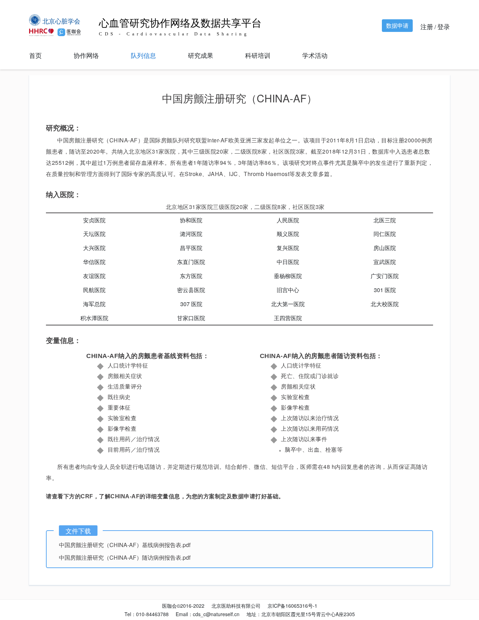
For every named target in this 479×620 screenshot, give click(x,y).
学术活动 (315, 55)
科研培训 (257, 55)
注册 (426, 26)
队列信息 (143, 55)
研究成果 (200, 55)
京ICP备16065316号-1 (292, 605)
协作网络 (86, 55)
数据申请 (397, 25)
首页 (35, 55)
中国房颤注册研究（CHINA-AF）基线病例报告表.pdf (124, 545)
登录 (443, 26)
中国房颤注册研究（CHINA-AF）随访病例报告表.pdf (124, 557)
